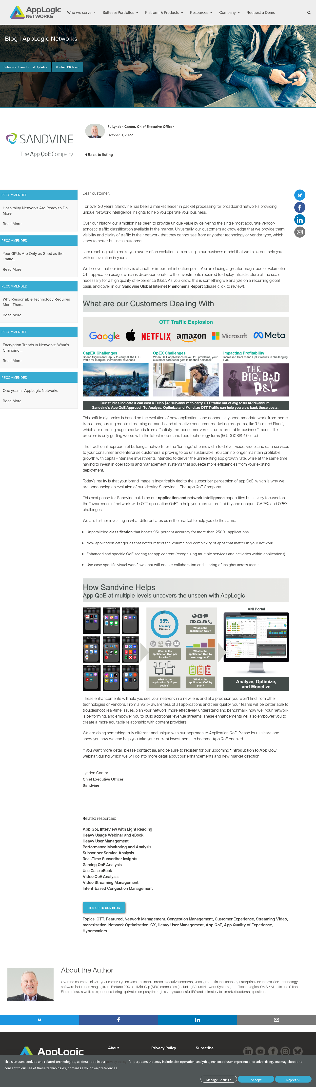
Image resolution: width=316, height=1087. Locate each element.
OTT (100, 919)
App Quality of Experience (248, 925)
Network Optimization (128, 925)
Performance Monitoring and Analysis (117, 848)
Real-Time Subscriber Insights (110, 859)
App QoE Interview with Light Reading (117, 830)
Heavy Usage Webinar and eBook (113, 836)
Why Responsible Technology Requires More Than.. (36, 301)
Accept (256, 1080)
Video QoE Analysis (100, 877)
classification (121, 532)
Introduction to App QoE (254, 751)
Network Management (145, 919)
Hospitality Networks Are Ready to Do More (35, 210)
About (113, 1048)
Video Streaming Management (110, 883)
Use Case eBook (97, 871)
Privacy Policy (163, 1048)
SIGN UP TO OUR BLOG (104, 908)
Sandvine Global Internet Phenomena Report (162, 287)
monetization (94, 925)
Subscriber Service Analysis (108, 854)
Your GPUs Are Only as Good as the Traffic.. (33, 256)
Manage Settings (218, 1080)
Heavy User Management (106, 842)
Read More (12, 223)
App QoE (214, 925)
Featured (114, 919)
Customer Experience (234, 919)
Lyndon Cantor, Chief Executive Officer (143, 126)
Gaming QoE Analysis (102, 865)
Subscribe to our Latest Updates (25, 67)
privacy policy (116, 1061)
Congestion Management (190, 919)
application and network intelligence (191, 498)
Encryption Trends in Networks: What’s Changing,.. (36, 347)
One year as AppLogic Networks (30, 390)
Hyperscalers (95, 931)
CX (153, 925)
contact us (146, 751)
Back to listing (100, 154)
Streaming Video (271, 919)
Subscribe (204, 1048)
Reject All (293, 1080)
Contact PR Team (67, 67)
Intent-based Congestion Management (118, 889)
